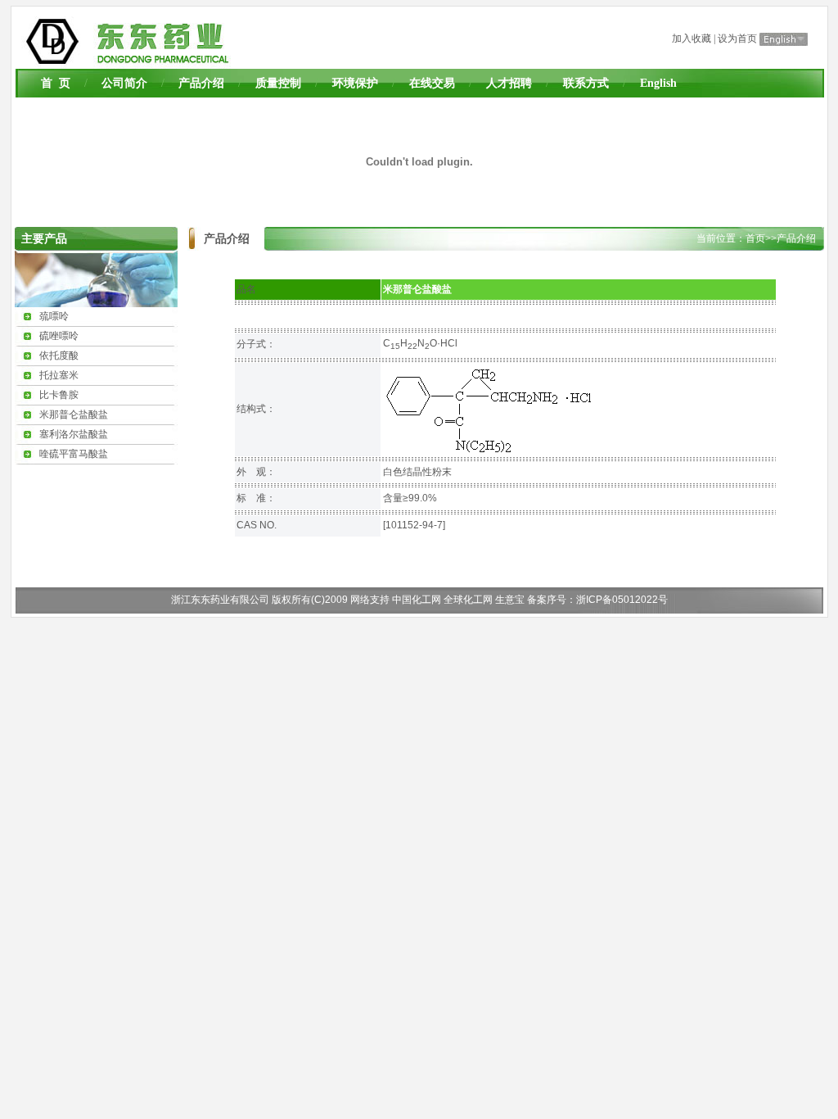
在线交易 (432, 83)
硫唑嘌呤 (59, 336)
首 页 (55, 83)
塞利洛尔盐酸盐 (73, 434)
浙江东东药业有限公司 (220, 599)
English (658, 83)
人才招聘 (509, 83)
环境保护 (355, 83)
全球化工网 (468, 599)
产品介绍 (201, 83)
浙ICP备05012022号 (622, 599)
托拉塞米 (59, 375)
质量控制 (278, 83)
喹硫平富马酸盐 (73, 454)
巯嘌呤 (54, 316)
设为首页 (737, 38)
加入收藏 (691, 38)
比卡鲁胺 (59, 395)
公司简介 (124, 83)
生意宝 (510, 599)
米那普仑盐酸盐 (73, 414)
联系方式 (586, 83)
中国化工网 (416, 599)
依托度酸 (59, 355)
